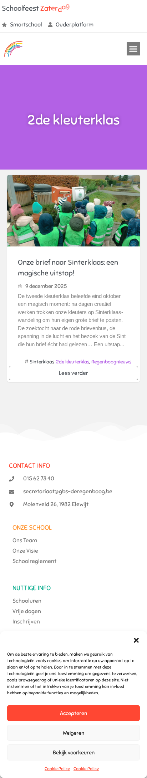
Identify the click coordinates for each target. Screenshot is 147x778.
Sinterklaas (42, 362)
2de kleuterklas (72, 362)
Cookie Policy (57, 768)
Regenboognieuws (111, 362)
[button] (136, 640)
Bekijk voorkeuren (74, 752)
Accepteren (73, 713)
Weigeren (73, 733)
